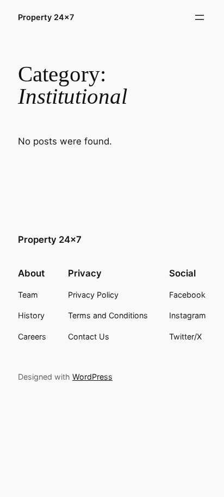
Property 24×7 (46, 17)
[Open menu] (199, 17)
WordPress (92, 376)
